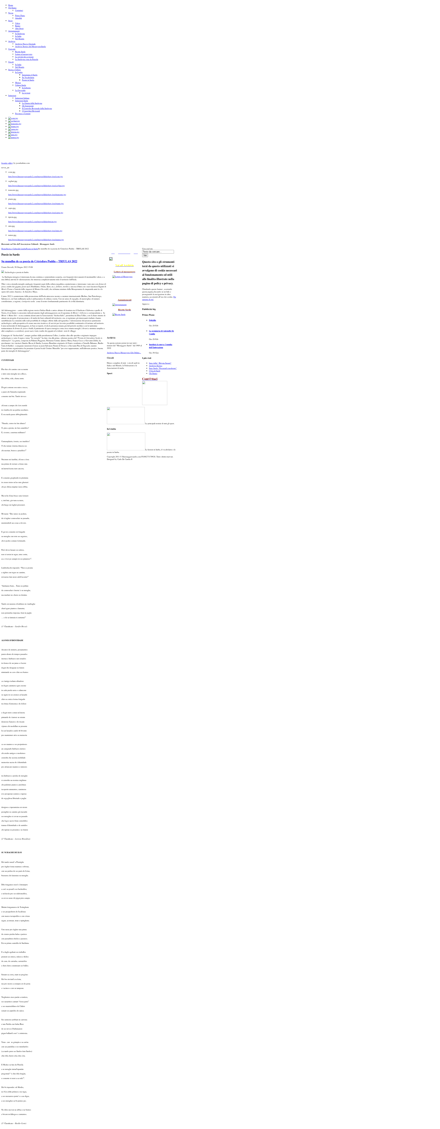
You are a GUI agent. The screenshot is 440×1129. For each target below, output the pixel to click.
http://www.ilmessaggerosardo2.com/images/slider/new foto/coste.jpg (35, 176)
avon (108, 463)
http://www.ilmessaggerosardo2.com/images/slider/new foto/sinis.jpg (35, 230)
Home (3, 248)
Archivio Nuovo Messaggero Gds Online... (124, 352)
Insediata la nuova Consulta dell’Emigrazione (160, 346)
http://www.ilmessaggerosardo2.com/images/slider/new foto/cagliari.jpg (36, 185)
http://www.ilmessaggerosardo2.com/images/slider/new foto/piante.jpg (36, 203)
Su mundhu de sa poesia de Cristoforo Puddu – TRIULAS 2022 (39, 261)
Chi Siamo (153, 373)
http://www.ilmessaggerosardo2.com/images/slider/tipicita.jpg (32, 221)
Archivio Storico (155, 365)
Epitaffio (152, 320)
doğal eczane (110, 463)
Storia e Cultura (12, 248)
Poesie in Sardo (32, 248)
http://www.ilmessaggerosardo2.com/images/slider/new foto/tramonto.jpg (37, 194)
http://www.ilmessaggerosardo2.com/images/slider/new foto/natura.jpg (36, 239)
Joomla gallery (7, 163)
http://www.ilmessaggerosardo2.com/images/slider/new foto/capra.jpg (35, 212)
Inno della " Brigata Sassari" (160, 363)
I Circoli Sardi (154, 370)
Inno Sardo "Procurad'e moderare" (163, 368)
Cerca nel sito (147, 248)
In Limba (22, 248)
